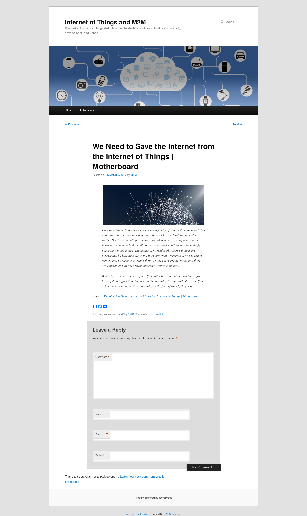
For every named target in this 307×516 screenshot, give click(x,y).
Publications (87, 110)
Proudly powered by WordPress (153, 498)
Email (101, 434)
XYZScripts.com (173, 514)
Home (69, 110)
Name (101, 414)
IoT (122, 314)
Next (237, 124)
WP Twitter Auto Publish (138, 514)
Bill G (133, 175)
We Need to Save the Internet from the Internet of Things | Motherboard (152, 296)
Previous (72, 124)
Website (100, 455)
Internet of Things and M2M (105, 21)
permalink (158, 314)
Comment (102, 356)
